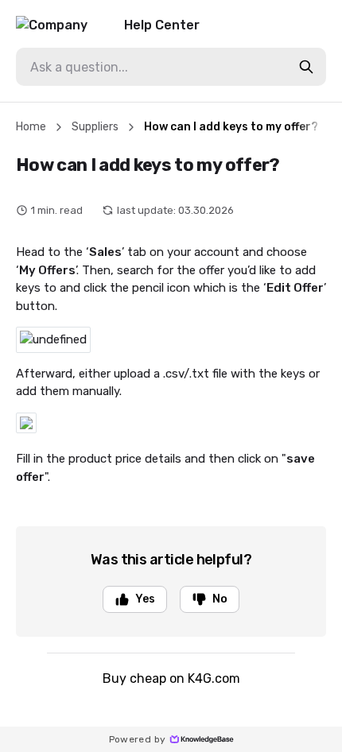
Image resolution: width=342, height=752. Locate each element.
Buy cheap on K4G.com (171, 678)
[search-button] (306, 66)
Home (31, 127)
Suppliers (95, 127)
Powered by (137, 739)
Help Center (162, 25)
